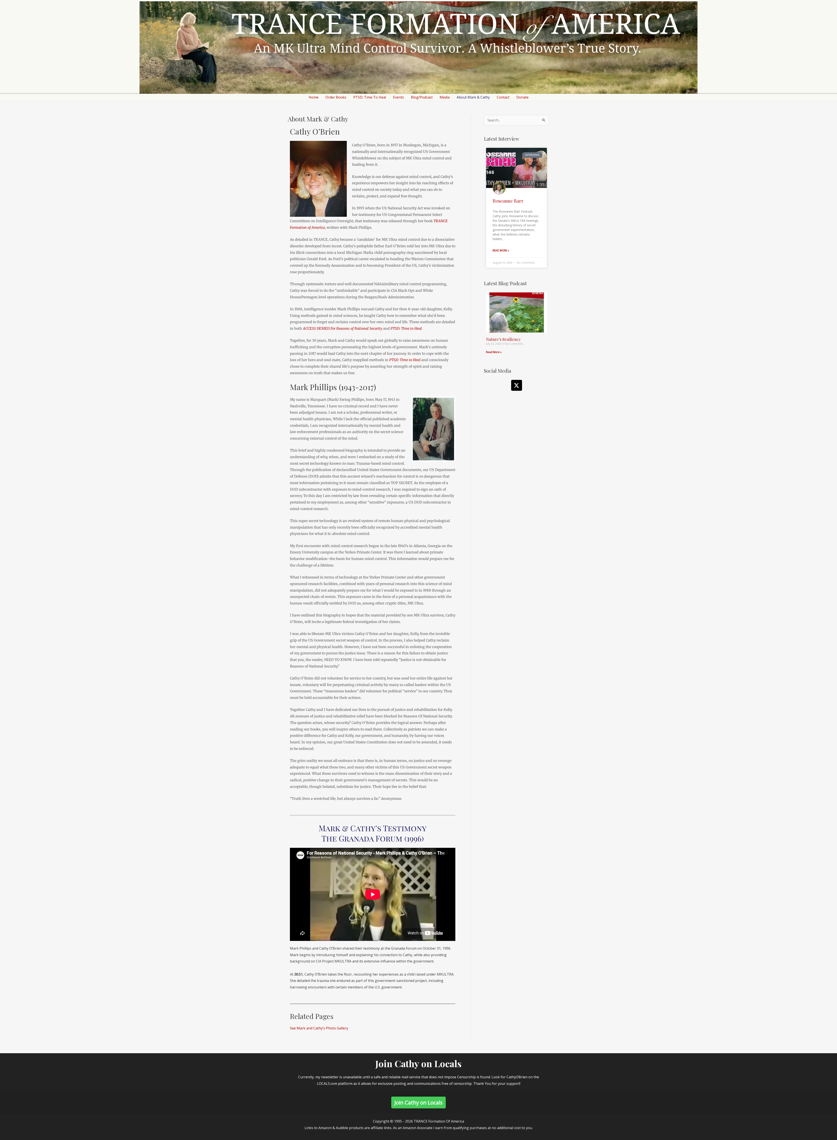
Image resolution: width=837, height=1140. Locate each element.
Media (445, 97)
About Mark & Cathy (473, 97)
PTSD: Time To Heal (369, 97)
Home (313, 97)
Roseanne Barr (508, 201)
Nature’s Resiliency (503, 339)
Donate (522, 97)
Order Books (335, 97)
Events (398, 97)
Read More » (501, 250)
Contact (503, 97)
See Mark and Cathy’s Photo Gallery (319, 1028)
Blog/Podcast (422, 97)
